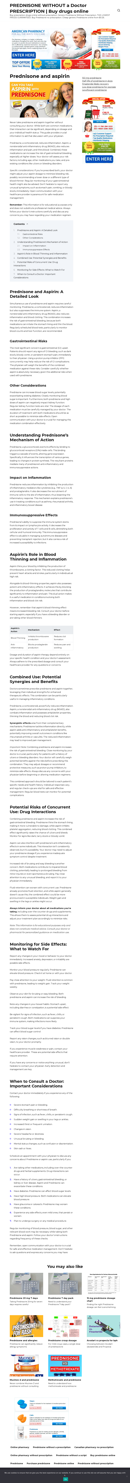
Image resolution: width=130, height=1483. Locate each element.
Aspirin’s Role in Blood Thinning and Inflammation (42, 254)
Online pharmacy (19, 1447)
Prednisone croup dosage (62, 1340)
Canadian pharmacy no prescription (94, 1447)
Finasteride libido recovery (95, 84)
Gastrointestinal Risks (33, 234)
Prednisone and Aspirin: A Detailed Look (37, 230)
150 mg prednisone (91, 78)
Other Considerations (33, 238)
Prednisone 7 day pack (60, 1298)
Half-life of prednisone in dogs (97, 81)
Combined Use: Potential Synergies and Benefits (41, 258)
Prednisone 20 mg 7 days (24, 1298)
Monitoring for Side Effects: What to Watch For (41, 270)
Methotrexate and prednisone (64, 1380)
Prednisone (16, 1463)
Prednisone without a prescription (52, 1447)
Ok (65, 1479)
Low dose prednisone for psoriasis (99, 87)
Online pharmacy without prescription (31, 1455)
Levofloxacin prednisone (94, 90)
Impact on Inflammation (34, 246)
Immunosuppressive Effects (36, 249)
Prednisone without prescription (95, 1463)
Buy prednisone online (102, 1455)
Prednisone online (64, 1463)
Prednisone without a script (71, 1455)
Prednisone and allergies (23, 1340)
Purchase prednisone (38, 1463)
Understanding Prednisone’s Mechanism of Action (42, 242)
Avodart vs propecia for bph (102, 1340)
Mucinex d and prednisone (24, 1380)
